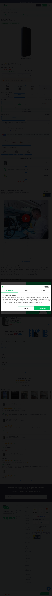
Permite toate (42, 308)
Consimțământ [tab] (9, 290)
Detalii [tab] (26, 290)
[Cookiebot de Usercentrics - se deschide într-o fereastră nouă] (44, 287)
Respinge (25, 308)
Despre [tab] (43, 290)
